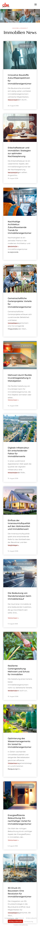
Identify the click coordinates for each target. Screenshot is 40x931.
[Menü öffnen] (35, 4)
